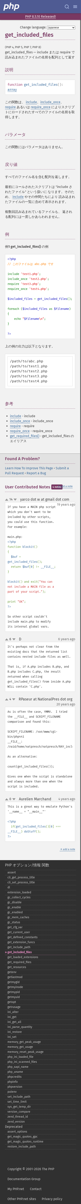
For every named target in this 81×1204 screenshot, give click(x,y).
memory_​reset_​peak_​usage (25, 1052)
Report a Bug (36, 473)
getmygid (13, 982)
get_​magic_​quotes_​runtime (25, 1141)
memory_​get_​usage (20, 1047)
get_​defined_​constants (22, 937)
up (7, 500)
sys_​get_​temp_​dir (19, 1106)
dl (8, 887)
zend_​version (16, 1121)
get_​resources (16, 967)
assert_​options (17, 1131)
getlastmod (14, 977)
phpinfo (12, 1082)
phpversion (14, 1087)
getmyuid (13, 997)
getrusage (14, 1007)
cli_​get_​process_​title (21, 877)
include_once (50, 102)
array (12, 90)
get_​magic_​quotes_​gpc (22, 1136)
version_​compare (18, 1111)
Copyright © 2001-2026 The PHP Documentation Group (30, 1174)
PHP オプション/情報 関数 (27, 865)
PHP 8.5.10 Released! (40, 16)
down (15, 500)
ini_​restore (14, 1032)
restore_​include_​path (21, 1146)
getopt (11, 1002)
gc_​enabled (15, 912)
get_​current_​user (18, 932)
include (31, 102)
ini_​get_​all (14, 1022)
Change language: (33, 27)
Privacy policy (52, 1199)
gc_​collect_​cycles (19, 897)
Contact (36, 1189)
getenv (11, 972)
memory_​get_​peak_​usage (24, 1042)
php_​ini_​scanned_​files (22, 1062)
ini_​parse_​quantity (19, 1027)
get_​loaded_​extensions (22, 957)
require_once (40, 107)
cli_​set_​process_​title (21, 882)
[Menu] (75, 6)
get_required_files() (24, 436)
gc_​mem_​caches (18, 917)
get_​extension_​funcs (21, 942)
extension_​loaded (19, 892)
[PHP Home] (11, 6)
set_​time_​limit (17, 1101)
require (10, 107)
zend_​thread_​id (17, 1116)
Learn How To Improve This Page (29, 468)
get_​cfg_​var (14, 927)
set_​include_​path (18, 1097)
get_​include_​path (18, 947)
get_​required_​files (19, 962)
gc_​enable (14, 907)
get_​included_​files (19, 952)
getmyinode (15, 987)
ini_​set (11, 1037)
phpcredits (14, 1077)
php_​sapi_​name (17, 1067)
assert (11, 872)
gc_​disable (14, 902)
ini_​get (11, 1017)
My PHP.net (15, 1189)
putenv (12, 1092)
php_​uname (15, 1072)
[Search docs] (67, 6)
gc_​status (13, 922)
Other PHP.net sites (21, 1199)
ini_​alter (12, 1012)
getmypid (13, 992)
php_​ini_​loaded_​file (20, 1057)
